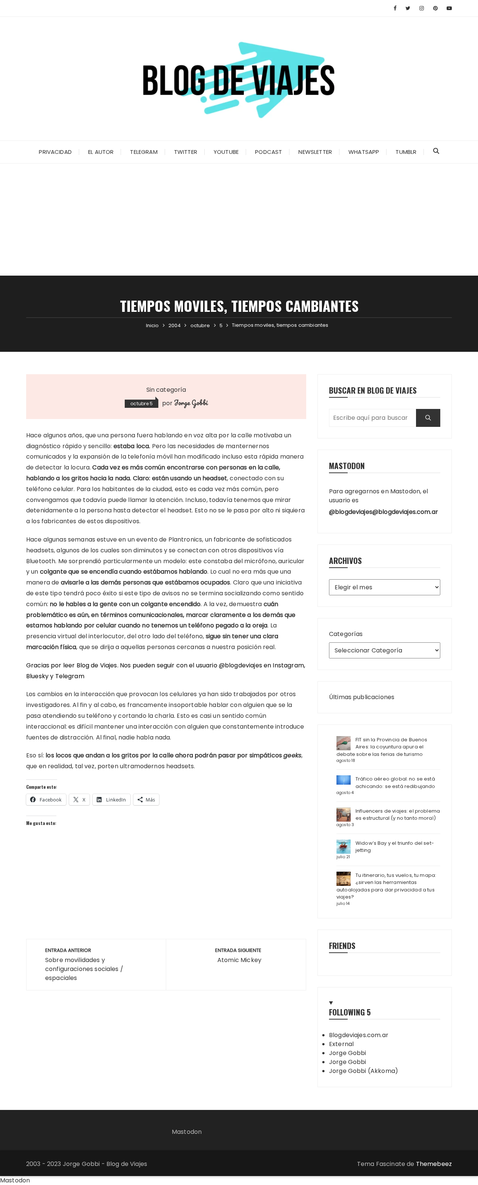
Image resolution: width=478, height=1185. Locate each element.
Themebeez (434, 1164)
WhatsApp (363, 152)
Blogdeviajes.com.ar (358, 1035)
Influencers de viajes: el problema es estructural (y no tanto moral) (398, 814)
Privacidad (55, 152)
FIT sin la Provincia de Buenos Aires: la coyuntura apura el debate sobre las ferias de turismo (382, 747)
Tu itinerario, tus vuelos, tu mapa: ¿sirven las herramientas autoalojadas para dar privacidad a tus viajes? (386, 886)
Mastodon (187, 1131)
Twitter (185, 152)
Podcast (268, 152)
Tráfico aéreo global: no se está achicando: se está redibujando (395, 782)
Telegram (143, 152)
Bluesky (37, 676)
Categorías (346, 634)
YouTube (226, 152)
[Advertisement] (239, 219)
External (341, 1044)
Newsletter (315, 152)
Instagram (288, 665)
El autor (101, 152)
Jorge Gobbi (191, 402)
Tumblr (405, 152)
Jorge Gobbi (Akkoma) (363, 1071)
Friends (342, 945)
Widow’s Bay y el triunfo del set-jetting (395, 847)
